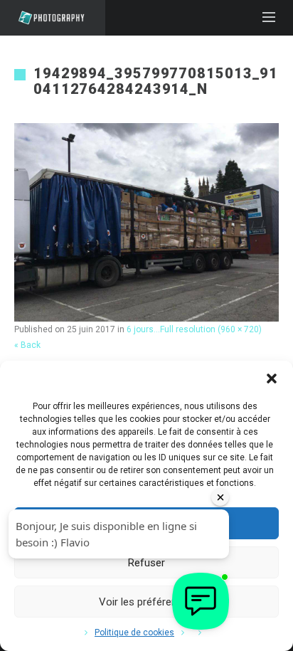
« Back (27, 345)
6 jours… (143, 329)
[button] (272, 378)
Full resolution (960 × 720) (211, 329)
